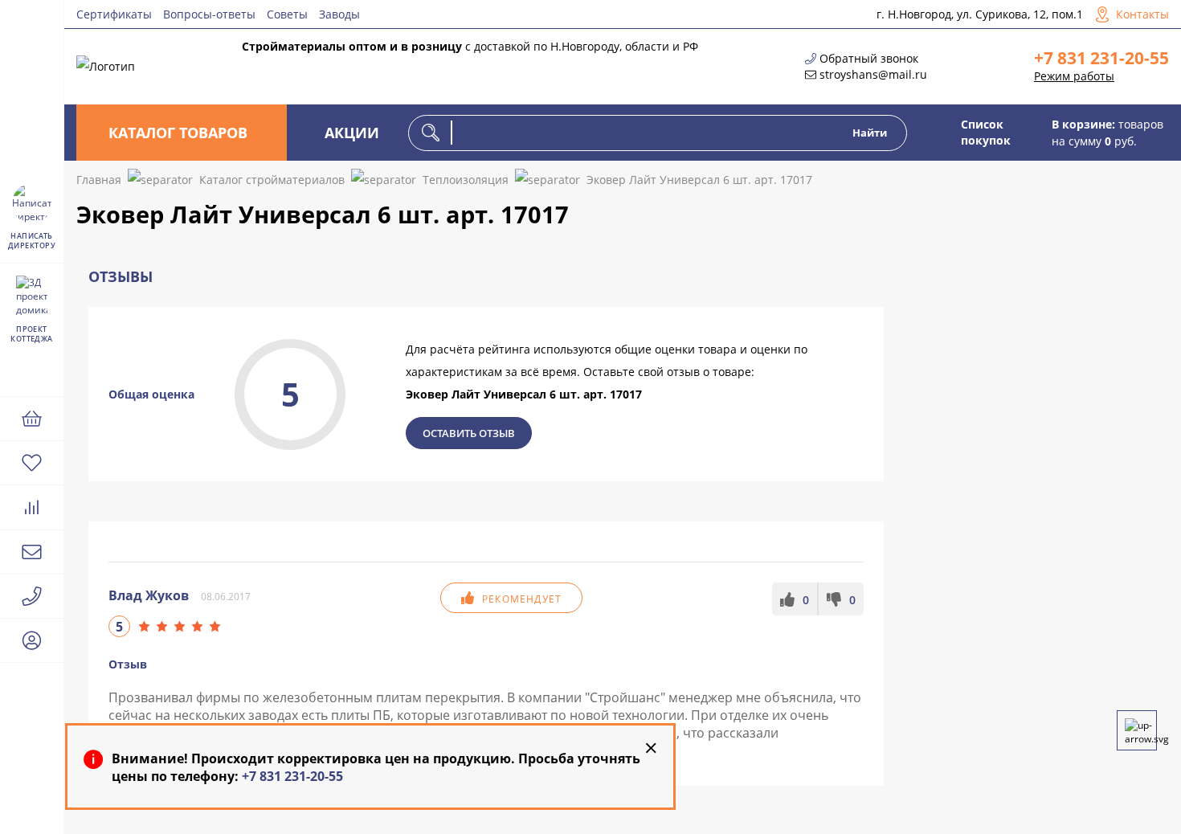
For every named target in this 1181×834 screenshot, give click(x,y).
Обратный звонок (868, 58)
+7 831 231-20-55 (1101, 58)
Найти (869, 132)
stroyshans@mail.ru (873, 74)
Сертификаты (114, 14)
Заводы (339, 14)
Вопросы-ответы (209, 14)
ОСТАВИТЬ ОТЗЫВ (469, 433)
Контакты (1142, 14)
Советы (287, 14)
